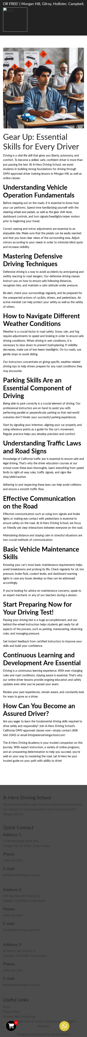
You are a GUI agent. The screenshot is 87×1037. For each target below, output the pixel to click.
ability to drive (52, 761)
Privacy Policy (11, 1012)
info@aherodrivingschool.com (46, 735)
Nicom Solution (60, 1034)
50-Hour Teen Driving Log (19, 1016)
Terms (6, 1007)
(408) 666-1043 (13, 860)
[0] (11, 1026)
